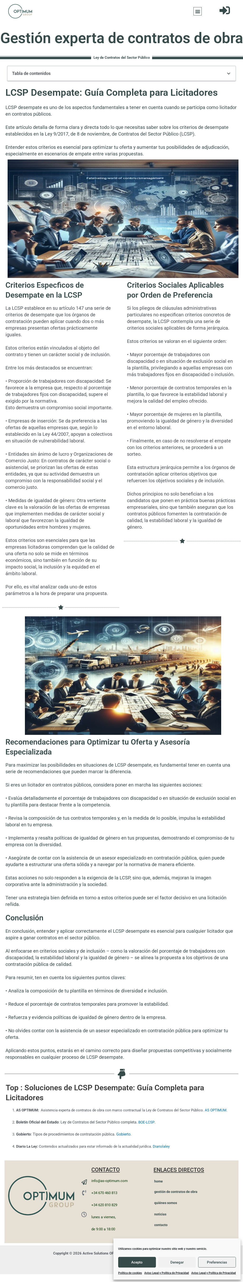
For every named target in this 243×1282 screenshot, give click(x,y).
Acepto (137, 1262)
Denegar (177, 1262)
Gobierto (123, 1134)
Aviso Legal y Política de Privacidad (166, 1273)
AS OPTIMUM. (216, 1110)
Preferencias (217, 1262)
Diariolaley (161, 1146)
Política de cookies (130, 1273)
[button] (197, 11)
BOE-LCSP (146, 1122)
